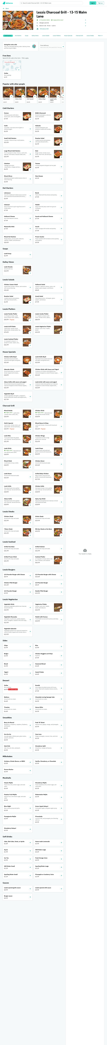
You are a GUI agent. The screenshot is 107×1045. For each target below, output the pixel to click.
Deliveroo (8, 3)
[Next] (63, 46)
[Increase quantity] (19, 70)
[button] (61, 20)
